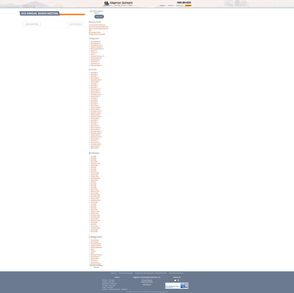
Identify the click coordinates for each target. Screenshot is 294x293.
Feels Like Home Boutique (126, 273)
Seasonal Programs (96, 56)
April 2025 (93, 87)
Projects (93, 52)
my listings (99, 11)
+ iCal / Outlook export (76, 24)
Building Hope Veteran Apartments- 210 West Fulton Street (150, 273)
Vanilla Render (165, 291)
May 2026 (93, 74)
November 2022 (95, 133)
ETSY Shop (99, 16)
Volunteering (94, 63)
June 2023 (93, 120)
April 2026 (93, 76)
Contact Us (179, 5)
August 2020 (94, 146)
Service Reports (95, 58)
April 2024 (93, 104)
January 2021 (94, 142)
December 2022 (95, 131)
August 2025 (94, 81)
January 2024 (94, 109)
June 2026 (93, 72)
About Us (170, 5)
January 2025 (94, 91)
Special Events (95, 60)
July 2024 (93, 98)
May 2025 (93, 85)
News (92, 50)
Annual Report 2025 (94, 32)
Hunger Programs (96, 47)
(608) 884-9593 (184, 2)
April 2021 (93, 140)
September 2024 (95, 94)
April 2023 (93, 124)
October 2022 (95, 135)
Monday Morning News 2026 (97, 34)
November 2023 (95, 113)
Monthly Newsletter (96, 48)
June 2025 (93, 83)
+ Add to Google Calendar (31, 24)
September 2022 (95, 137)
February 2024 (95, 107)
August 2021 (94, 138)
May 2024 (93, 102)
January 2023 (94, 129)
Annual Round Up (96, 45)
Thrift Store (94, 61)
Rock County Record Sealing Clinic (98, 27)
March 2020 (94, 148)
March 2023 (94, 126)
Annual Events (95, 41)
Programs (162, 5)
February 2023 (95, 127)
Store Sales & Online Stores (176, 273)
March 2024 (94, 105)
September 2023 (95, 116)
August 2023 (94, 118)
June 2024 (93, 100)
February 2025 (95, 89)
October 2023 (95, 115)
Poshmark (96, 13)
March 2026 (94, 78)
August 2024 (94, 96)
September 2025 (95, 80)
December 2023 (95, 111)
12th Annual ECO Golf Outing (97, 25)
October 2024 (95, 92)
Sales (92, 54)
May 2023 (93, 122)
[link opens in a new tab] (177, 286)
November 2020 (95, 144)
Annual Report (95, 43)
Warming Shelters (96, 65)
